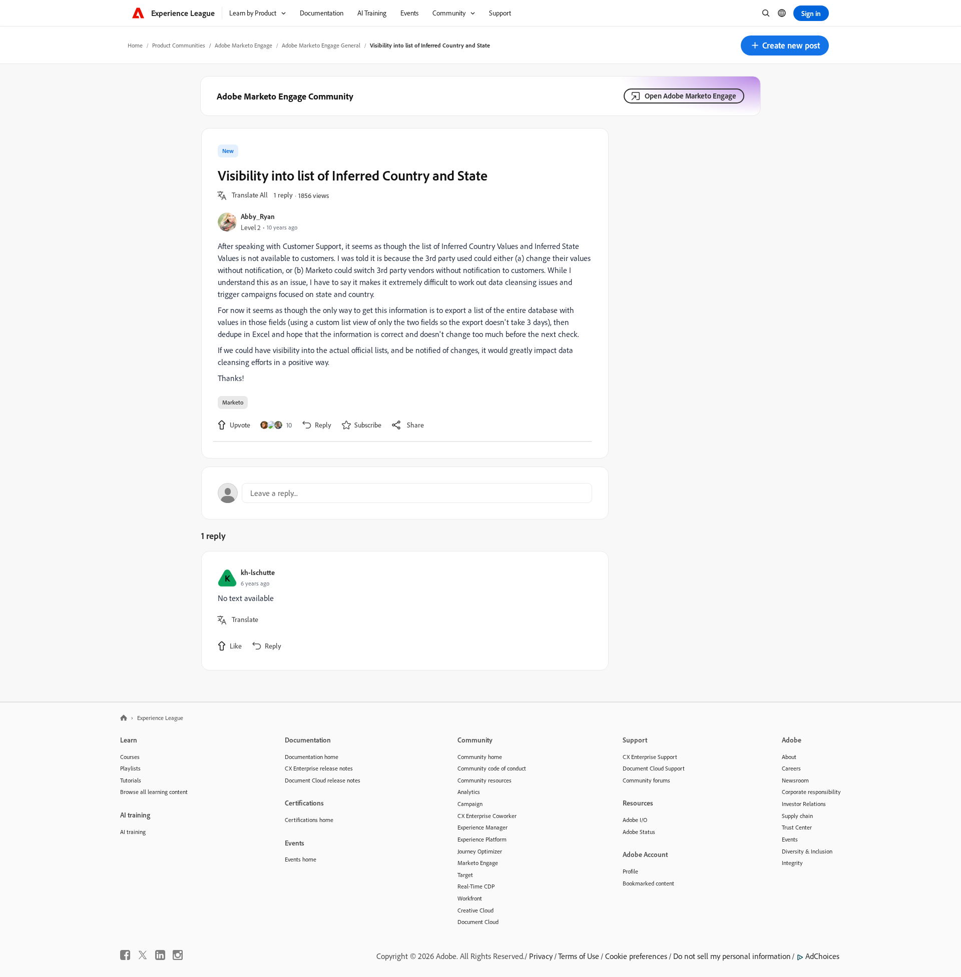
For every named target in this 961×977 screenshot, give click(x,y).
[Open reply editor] (405, 493)
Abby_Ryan (258, 216)
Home (135, 45)
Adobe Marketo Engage (243, 45)
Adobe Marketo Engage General (321, 45)
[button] (785, 46)
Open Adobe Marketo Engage (690, 95)
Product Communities (178, 45)
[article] (402, 611)
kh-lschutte (258, 572)
